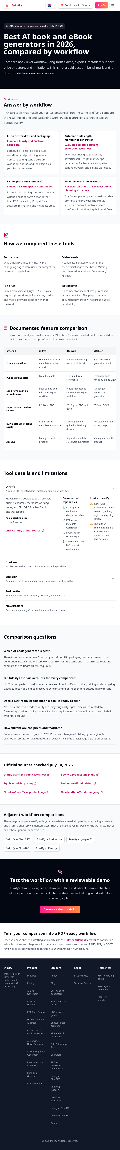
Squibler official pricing (18, 783)
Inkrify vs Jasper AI (80, 839)
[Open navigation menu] (112, 5)
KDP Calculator (35, 1083)
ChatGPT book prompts (58, 1024)
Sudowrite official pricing (76, 783)
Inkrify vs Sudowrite (49, 839)
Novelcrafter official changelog (80, 792)
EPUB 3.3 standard (102, 998)
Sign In (102, 5)
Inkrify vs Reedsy (46, 848)
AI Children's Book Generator (35, 1032)
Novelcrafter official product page (25, 792)
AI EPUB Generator (32, 1003)
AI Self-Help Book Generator (36, 1053)
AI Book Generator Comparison (57, 1065)
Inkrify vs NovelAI (17, 848)
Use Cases (56, 1054)
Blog (53, 983)
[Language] (51, 5)
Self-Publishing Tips (59, 1046)
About (54, 975)
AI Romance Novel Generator (35, 1042)
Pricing (31, 983)
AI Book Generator (32, 992)
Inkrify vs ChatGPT (18, 839)
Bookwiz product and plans (78, 774)
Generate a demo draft (58, 909)
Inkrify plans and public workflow (25, 774)
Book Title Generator (32, 1074)
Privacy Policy (81, 975)
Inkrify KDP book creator (80, 940)
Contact (55, 1123)
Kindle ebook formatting (57, 1035)
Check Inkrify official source (23, 530)
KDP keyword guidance (104, 988)
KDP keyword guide (57, 1014)
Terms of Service (82, 983)
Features (31, 975)
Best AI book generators (57, 992)
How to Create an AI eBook (36, 1021)
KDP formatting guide (106, 977)
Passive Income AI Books (35, 1064)
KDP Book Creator (36, 1012)
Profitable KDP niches (58, 1003)
